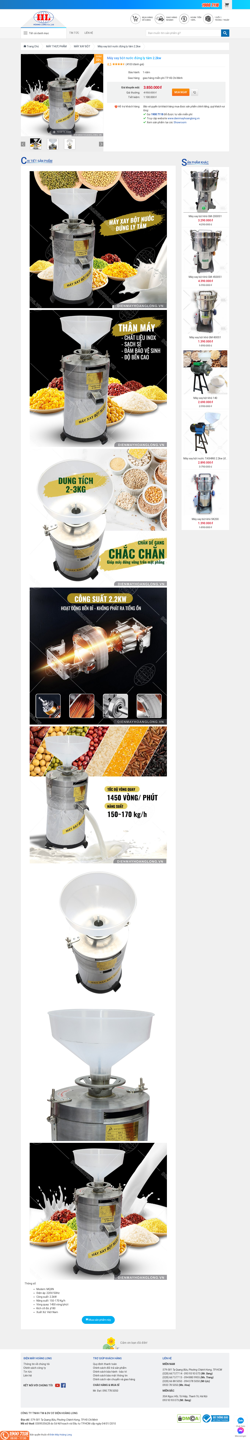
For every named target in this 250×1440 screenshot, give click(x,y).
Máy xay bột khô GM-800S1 (205, 337)
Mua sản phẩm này (99, 1319)
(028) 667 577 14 (172, 1373)
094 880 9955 (192, 1377)
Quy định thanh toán (105, 1364)
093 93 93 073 (192, 1373)
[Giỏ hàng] (227, 4)
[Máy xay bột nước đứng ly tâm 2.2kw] (35, 144)
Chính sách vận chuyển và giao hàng (114, 1379)
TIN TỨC (74, 32)
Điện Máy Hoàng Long (61, 1434)
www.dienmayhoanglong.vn (184, 118)
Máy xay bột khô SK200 (205, 519)
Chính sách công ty (34, 1367)
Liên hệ (27, 1375)
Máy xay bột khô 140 (205, 398)
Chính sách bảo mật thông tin (110, 1375)
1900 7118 (157, 114)
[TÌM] (225, 33)
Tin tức (27, 1371)
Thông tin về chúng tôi (36, 1364)
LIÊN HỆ (89, 32)
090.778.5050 (110, 1390)
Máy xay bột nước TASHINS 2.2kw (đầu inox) (209, 458)
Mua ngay (180, 92)
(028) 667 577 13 (172, 1377)
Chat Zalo (240, 1425)
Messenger (240, 1435)
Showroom (180, 122)
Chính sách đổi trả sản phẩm (109, 1367)
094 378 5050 (192, 1381)
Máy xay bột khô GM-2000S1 (205, 216)
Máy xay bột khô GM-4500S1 (205, 276)
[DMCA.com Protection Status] (189, 1418)
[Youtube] (57, 1385)
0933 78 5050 (170, 1385)
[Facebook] (63, 1385)
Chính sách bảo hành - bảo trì (110, 1371)
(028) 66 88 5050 (172, 1381)
